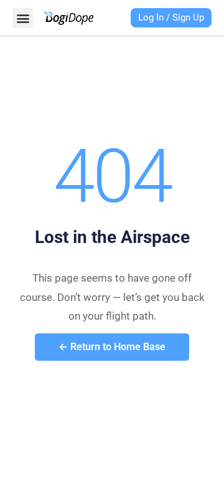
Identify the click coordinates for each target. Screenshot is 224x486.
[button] (22, 17)
